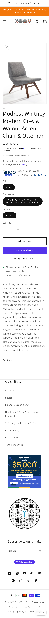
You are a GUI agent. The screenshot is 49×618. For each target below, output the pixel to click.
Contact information (34, 607)
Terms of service (14, 444)
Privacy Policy (12, 437)
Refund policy (15, 607)
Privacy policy (38, 602)
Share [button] (9, 360)
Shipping (6, 155)
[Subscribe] (40, 551)
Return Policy (12, 430)
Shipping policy (17, 611)
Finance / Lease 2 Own (17, 404)
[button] (4, 22)
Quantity (7, 222)
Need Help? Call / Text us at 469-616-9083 (23, 413)
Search (9, 397)
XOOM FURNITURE (20, 601)
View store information (18, 275)
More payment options (24, 258)
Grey (8, 187)
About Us (10, 390)
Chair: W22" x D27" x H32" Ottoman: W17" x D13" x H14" (22, 201)
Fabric (9, 215)
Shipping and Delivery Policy (20, 423)
